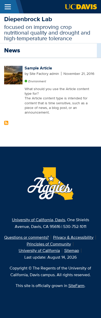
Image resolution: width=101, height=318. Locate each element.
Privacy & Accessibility (73, 237)
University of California (39, 250)
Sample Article (38, 68)
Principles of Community (49, 244)
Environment (37, 81)
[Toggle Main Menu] (8, 6)
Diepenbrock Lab (28, 18)
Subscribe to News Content (6, 123)
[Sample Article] (13, 74)
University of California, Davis (38, 220)
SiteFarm (76, 286)
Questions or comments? (26, 237)
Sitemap (71, 250)
